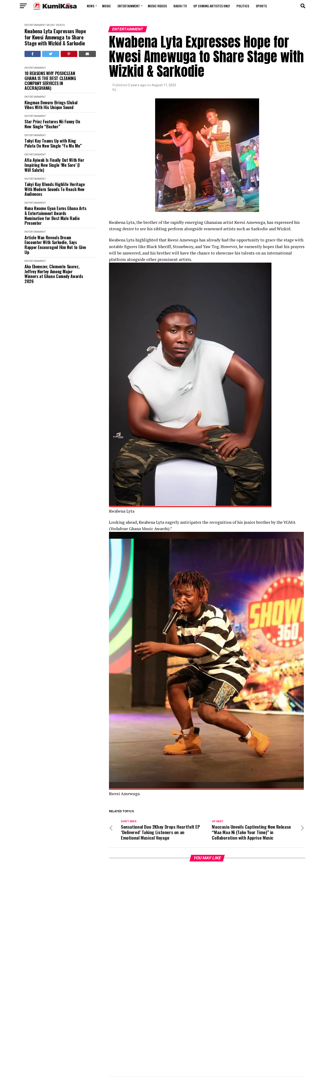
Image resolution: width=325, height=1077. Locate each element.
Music (106, 5)
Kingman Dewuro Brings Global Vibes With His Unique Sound (51, 105)
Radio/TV (180, 5)
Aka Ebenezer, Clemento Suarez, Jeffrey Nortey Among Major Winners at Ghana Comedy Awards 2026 (54, 274)
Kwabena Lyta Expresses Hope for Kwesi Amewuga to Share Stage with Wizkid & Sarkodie (55, 37)
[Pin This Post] (69, 54)
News (90, 5)
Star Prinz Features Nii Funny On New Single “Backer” (52, 124)
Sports (261, 5)
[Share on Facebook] (33, 54)
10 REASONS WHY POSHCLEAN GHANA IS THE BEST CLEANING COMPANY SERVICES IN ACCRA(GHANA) (50, 81)
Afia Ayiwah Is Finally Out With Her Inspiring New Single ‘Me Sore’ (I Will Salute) (54, 165)
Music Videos (157, 5)
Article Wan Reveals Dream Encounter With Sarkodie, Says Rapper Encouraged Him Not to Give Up (55, 245)
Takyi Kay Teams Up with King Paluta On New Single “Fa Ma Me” (53, 143)
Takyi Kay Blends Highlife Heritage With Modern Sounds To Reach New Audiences (55, 189)
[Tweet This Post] (50, 54)
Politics (242, 5)
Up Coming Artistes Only (211, 5)
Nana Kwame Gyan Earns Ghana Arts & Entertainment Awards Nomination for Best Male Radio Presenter (55, 216)
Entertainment (129, 5)
